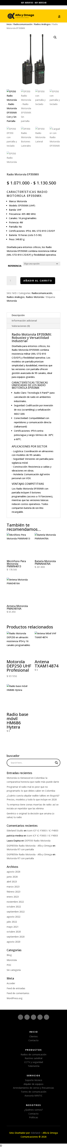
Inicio (9, 24)
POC (9, 964)
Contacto (33, 1040)
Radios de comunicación (33, 1054)
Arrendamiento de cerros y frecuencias (33, 1087)
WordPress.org (14, 998)
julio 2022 (12, 921)
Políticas (33, 1117)
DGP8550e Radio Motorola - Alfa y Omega (29, 845)
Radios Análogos (42, 24)
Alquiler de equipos (33, 1084)
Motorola (22, 201)
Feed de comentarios (18, 993)
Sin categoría (14, 969)
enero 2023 (13, 896)
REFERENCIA (14, 265)
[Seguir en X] (40, 1017)
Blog (9, 955)
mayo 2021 (13, 926)
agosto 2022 (13, 916)
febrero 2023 (13, 891)
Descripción (18, 315)
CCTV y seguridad (33, 1062)
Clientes (33, 1036)
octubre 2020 (14, 931)
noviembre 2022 (15, 901)
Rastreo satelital (33, 1058)
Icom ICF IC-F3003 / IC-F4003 (42, 830)
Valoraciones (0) (21, 325)
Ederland (35, 1132)
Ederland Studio (15, 830)
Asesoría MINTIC (33, 1095)
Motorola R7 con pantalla (20, 849)
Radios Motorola (35, 297)
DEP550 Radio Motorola (37, 840)
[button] (55, 37)
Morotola (12, 960)
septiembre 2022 (16, 911)
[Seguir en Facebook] (27, 1017)
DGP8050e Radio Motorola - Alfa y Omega (29, 854)
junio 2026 (12, 876)
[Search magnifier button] (56, 762)
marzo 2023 (13, 886)
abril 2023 (12, 881)
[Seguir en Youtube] (46, 1017)
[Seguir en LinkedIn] (33, 1017)
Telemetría (33, 1066)
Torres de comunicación (33, 1091)
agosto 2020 (13, 941)
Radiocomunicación (22, 24)
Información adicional (24, 320)
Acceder (11, 983)
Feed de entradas (16, 988)
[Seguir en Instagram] (20, 1017)
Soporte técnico (33, 1080)
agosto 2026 (13, 871)
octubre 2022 (14, 906)
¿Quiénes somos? (33, 1109)
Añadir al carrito (37, 280)
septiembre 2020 (16, 936)
